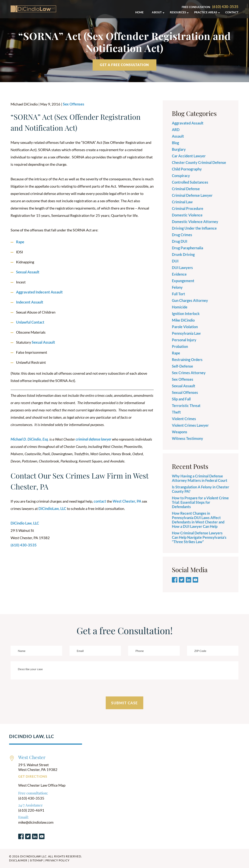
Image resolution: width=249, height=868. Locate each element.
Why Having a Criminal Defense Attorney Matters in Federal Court (199, 478)
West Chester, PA (127, 501)
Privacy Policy (57, 860)
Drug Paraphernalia (187, 248)
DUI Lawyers (182, 267)
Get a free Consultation (124, 65)
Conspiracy (181, 175)
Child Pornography (187, 169)
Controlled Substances (190, 182)
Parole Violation (185, 326)
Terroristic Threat (186, 405)
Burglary (179, 149)
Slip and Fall (181, 399)
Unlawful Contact (30, 322)
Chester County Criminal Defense (199, 162)
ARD (176, 129)
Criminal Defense (186, 189)
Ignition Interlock (186, 313)
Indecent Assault (29, 302)
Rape (20, 242)
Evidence (179, 274)
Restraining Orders (187, 359)
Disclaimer (18, 860)
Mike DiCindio (183, 320)
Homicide (179, 307)
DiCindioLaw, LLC (52, 508)
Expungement (183, 281)
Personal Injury (184, 340)
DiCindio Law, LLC (25, 523)
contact (100, 501)
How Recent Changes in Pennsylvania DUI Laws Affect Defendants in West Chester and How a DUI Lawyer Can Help (198, 520)
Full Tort (178, 294)
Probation (180, 346)
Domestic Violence (187, 215)
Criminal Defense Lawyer (192, 195)
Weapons (179, 432)
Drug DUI (179, 241)
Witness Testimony (187, 438)
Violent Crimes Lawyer (190, 425)
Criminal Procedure (187, 208)
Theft (176, 412)
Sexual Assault (27, 272)
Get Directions (32, 776)
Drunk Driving (183, 254)
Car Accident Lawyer (189, 156)
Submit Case (124, 703)
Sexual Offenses (185, 392)
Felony (177, 287)
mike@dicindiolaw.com (35, 822)
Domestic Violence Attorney (195, 221)
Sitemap (36, 860)
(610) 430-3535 (225, 6)
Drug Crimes (182, 235)
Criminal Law (182, 202)
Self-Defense (182, 366)
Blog (175, 143)
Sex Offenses (73, 104)
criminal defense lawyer (93, 439)
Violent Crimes (184, 418)
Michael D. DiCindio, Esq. (30, 439)
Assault (178, 136)
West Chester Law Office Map (41, 785)
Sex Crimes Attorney (189, 372)
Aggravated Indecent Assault (39, 292)
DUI (175, 261)
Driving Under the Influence (194, 228)
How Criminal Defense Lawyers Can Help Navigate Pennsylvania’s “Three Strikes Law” (199, 537)
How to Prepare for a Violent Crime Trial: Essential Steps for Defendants (200, 502)
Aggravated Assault (187, 123)
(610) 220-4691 (31, 810)
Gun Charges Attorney (190, 300)
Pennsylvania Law (186, 333)
